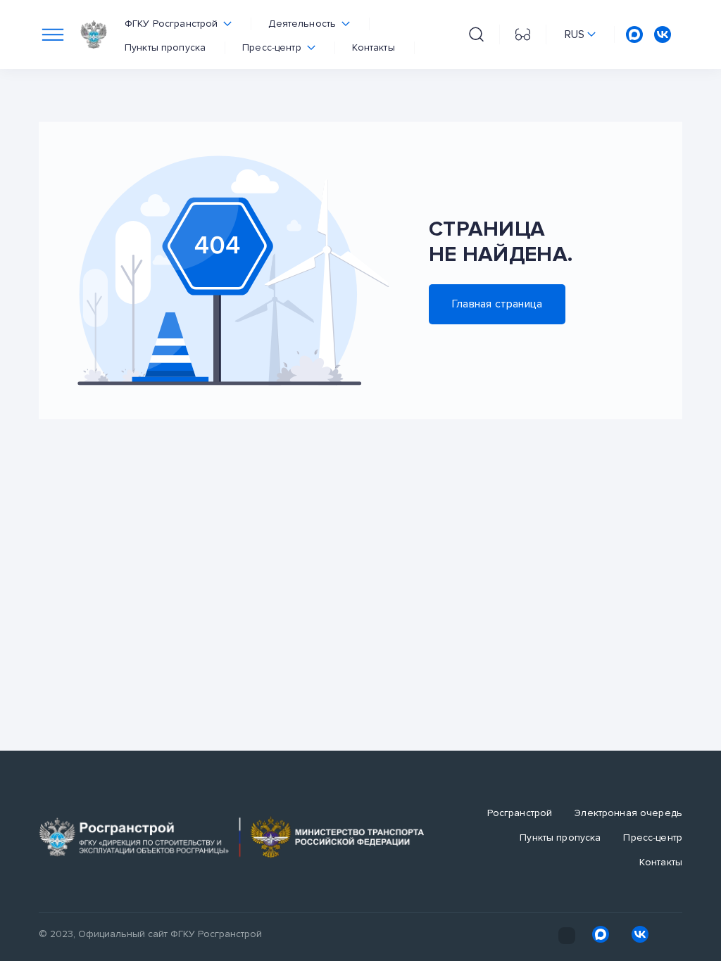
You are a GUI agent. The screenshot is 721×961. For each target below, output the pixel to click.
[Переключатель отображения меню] (53, 34)
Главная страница (497, 304)
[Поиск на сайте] (476, 34)
